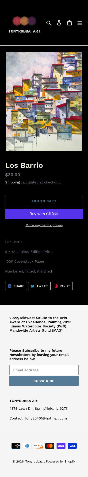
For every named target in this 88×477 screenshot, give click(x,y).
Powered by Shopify (61, 461)
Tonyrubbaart (35, 461)
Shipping (12, 182)
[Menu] (80, 23)
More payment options (44, 225)
